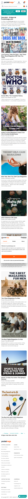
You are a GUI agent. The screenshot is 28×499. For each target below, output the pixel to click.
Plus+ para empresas (5, 460)
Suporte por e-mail (17, 449)
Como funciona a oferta (18, 455)
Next (21, 433)
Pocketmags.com (17, 483)
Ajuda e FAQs (16, 446)
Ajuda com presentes (18, 457)
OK (14, 256)
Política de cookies (5, 471)
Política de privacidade (5, 462)
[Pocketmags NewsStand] (8, 2)
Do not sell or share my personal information (14, 260)
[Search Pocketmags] (3, 6)
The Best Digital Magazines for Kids (12, 339)
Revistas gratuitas (4, 453)
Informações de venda (5, 489)
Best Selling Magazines (5, 451)
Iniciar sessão (4, 494)
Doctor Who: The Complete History (12, 96)
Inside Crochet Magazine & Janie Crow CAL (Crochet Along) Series (13, 133)
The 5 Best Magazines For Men (10, 298)
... (19, 433)
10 (17, 433)
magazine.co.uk (17, 485)
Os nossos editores (5, 458)
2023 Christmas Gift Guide (9, 217)
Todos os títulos (4, 446)
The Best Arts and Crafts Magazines (12, 417)
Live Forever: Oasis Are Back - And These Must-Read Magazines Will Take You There (13, 56)
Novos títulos (3, 449)
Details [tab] (14, 241)
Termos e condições (5, 469)
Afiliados (3, 483)
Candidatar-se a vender (5, 491)
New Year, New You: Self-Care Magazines (14, 176)
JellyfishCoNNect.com (18, 488)
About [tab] (23, 241)
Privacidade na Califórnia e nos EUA (6, 466)
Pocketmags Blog (4, 456)
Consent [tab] (5, 241)
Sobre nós (16, 481)
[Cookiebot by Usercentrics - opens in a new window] (21, 238)
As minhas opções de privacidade (5, 475)
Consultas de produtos (5, 481)
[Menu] (2, 2)
